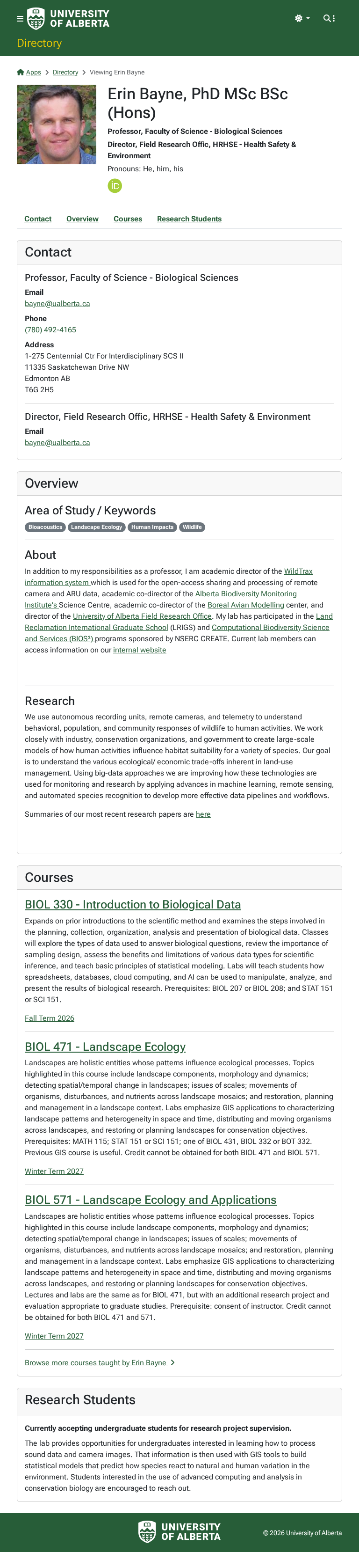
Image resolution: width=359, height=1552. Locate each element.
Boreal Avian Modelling (246, 604)
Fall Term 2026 (49, 1018)
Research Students (189, 218)
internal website (139, 649)
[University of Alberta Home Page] (68, 18)
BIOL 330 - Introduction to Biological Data (133, 904)
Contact (37, 218)
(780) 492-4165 (50, 329)
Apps (33, 72)
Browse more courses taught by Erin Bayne (96, 1362)
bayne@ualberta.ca (57, 303)
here (203, 814)
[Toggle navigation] (20, 19)
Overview (82, 218)
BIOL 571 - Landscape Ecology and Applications (151, 1200)
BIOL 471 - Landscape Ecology (105, 1047)
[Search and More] (329, 19)
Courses (128, 218)
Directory (39, 43)
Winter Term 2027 (54, 1171)
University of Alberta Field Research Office (142, 616)
